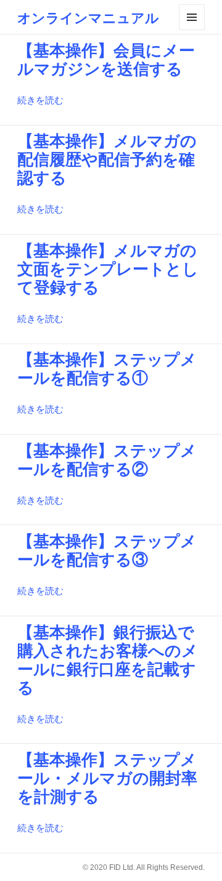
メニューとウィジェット (192, 17)
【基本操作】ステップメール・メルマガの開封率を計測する (107, 778)
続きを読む (40, 100)
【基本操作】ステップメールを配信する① (107, 368)
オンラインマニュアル (88, 17)
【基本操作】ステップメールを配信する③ (107, 550)
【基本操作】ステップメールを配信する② (107, 459)
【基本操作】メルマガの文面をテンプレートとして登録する (108, 269)
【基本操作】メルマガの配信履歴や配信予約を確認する (107, 159)
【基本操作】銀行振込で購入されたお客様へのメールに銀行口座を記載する (107, 660)
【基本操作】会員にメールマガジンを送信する (106, 59)
